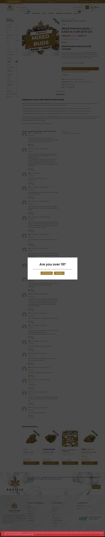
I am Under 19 (59, 273)
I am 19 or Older (46, 273)
